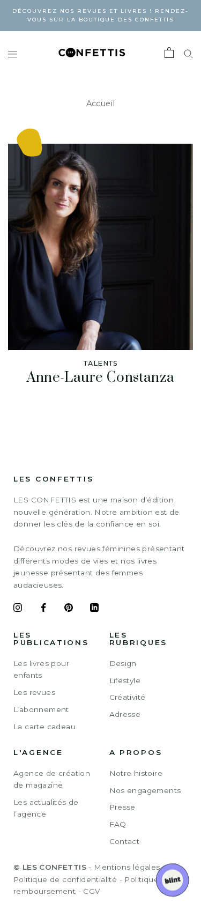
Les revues (34, 692)
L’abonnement (41, 709)
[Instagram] (17, 609)
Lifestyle (125, 680)
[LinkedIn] (94, 609)
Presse (122, 807)
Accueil (100, 103)
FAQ (117, 824)
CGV (91, 891)
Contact (124, 841)
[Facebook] (43, 609)
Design (123, 663)
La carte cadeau (44, 726)
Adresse (125, 714)
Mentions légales (127, 867)
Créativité (127, 697)
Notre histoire (136, 773)
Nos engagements (145, 790)
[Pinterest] (68, 609)
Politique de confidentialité (65, 879)
